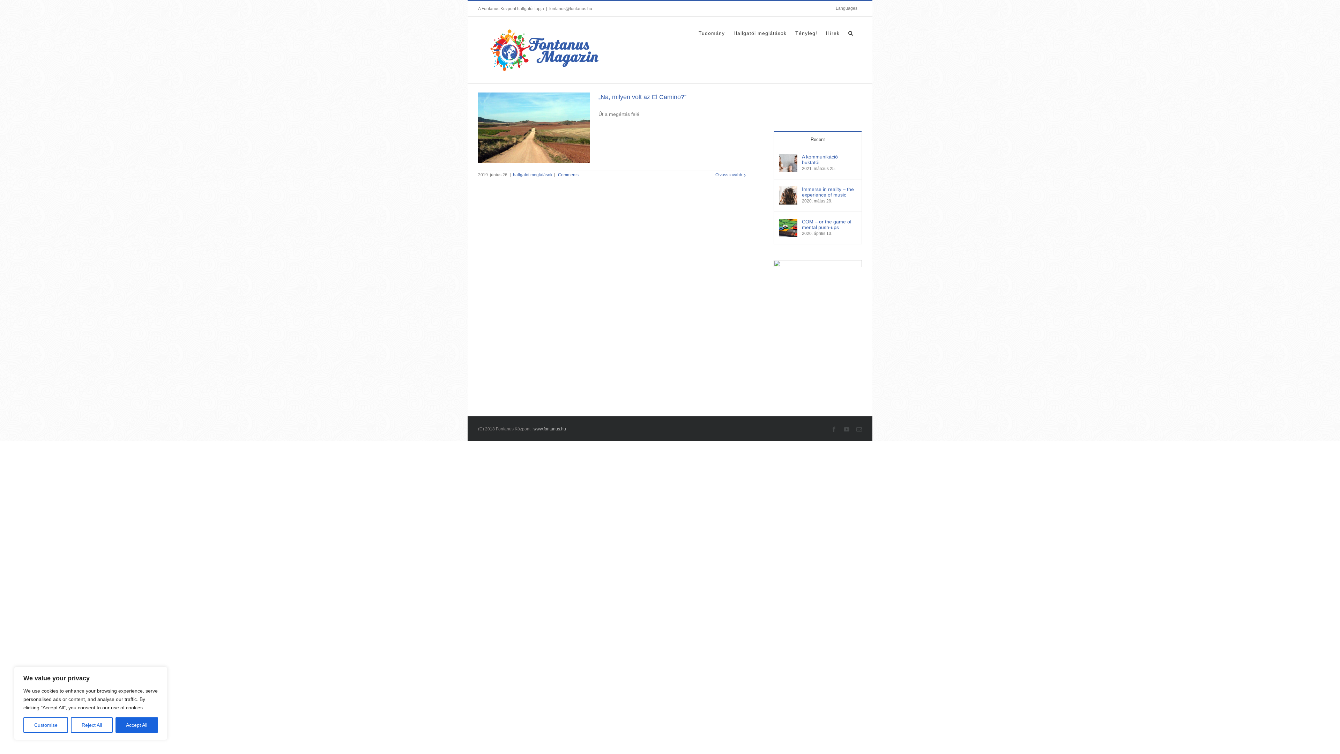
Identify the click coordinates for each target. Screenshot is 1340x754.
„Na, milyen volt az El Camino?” (642, 97)
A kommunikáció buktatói (820, 159)
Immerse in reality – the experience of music (828, 192)
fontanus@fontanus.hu (570, 8)
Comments (568, 174)
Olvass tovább (728, 174)
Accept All (136, 725)
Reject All (92, 725)
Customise (46, 725)
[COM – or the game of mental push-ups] (788, 222)
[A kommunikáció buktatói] (788, 157)
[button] (850, 32)
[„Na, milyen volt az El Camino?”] (534, 128)
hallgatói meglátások (532, 174)
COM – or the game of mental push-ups (826, 224)
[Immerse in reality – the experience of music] (788, 190)
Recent (818, 139)
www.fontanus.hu (550, 429)
